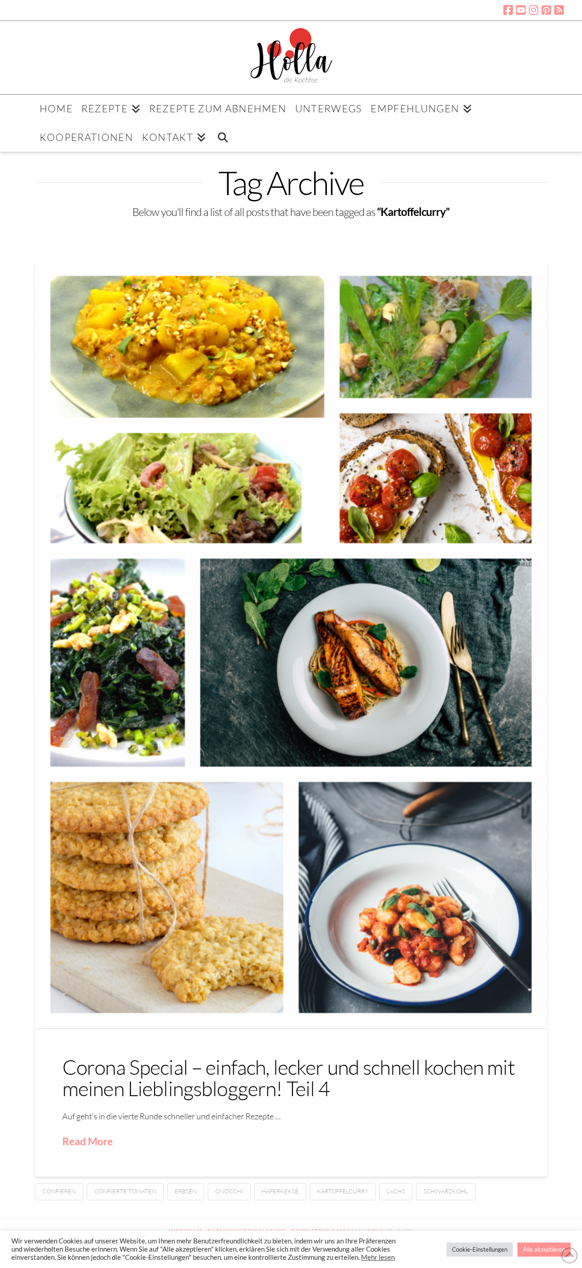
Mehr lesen (378, 1257)
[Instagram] (533, 10)
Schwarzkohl (445, 1191)
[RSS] (559, 10)
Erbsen (186, 1191)
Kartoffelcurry (342, 1191)
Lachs (395, 1191)
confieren (59, 1191)
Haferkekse (280, 1191)
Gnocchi (229, 1191)
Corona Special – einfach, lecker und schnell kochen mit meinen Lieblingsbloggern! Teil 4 (288, 1077)
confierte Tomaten (125, 1191)
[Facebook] (508, 10)
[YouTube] (521, 10)
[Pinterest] (546, 10)
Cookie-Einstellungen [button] (479, 1249)
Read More (87, 1141)
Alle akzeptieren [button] (544, 1249)
